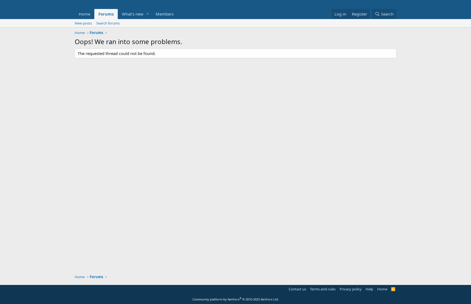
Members (165, 14)
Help (369, 289)
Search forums (108, 23)
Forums (106, 14)
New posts (83, 23)
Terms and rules (323, 289)
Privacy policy (351, 289)
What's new (132, 14)
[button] (148, 14)
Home (84, 14)
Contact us (297, 289)
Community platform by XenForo (235, 299)
